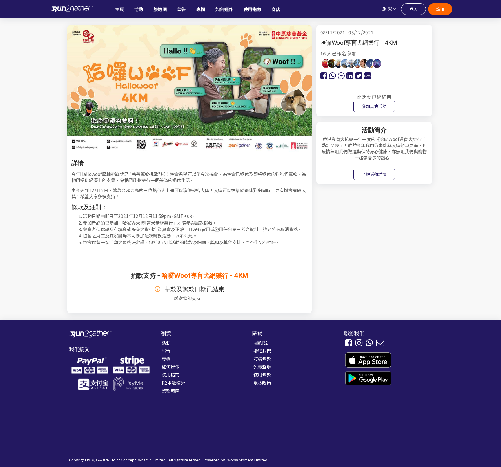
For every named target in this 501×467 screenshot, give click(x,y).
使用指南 (170, 374)
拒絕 (331, 456)
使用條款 (262, 374)
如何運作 (170, 366)
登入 (413, 9)
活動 (166, 342)
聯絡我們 (262, 350)
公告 (166, 350)
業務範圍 (170, 390)
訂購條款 (262, 358)
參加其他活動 (374, 106)
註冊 (440, 9)
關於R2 (260, 342)
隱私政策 (262, 382)
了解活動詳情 (374, 174)
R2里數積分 (173, 382)
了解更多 (307, 456)
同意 (352, 456)
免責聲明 (262, 366)
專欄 (166, 358)
